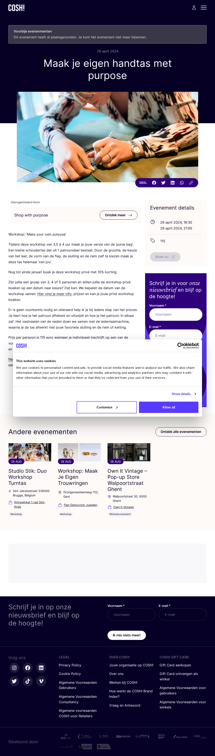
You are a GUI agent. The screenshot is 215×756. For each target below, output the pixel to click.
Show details (181, 394)
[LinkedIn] (172, 182)
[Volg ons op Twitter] (14, 681)
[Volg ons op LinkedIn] (41, 668)
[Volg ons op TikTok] (28, 681)
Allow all (168, 407)
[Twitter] (163, 182)
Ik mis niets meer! (127, 635)
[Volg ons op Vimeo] (41, 681)
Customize (105, 407)
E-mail (155, 327)
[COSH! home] (16, 7)
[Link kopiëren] (191, 182)
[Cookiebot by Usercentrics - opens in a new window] (180, 346)
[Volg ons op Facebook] (28, 668)
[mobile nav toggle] (205, 7)
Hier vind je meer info (54, 294)
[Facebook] (154, 182)
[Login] (194, 7)
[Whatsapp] (181, 182)
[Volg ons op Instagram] (14, 668)
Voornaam (157, 305)
